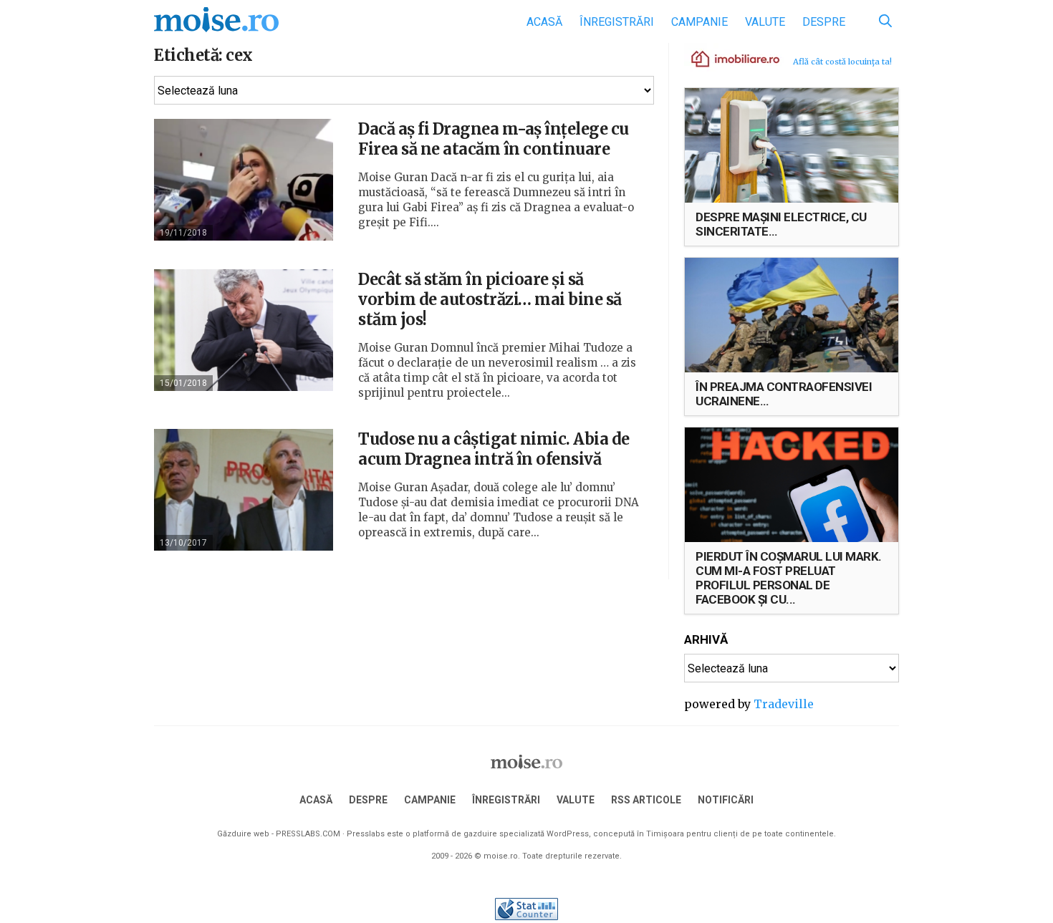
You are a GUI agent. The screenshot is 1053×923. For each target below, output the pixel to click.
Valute (765, 22)
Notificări (726, 800)
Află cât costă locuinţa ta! (842, 62)
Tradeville (784, 704)
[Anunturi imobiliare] (727, 58)
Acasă (544, 22)
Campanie (699, 22)
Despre (823, 22)
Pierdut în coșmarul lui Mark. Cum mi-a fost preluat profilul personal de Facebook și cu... (789, 578)
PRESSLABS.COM (308, 834)
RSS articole (646, 800)
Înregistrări (617, 22)
